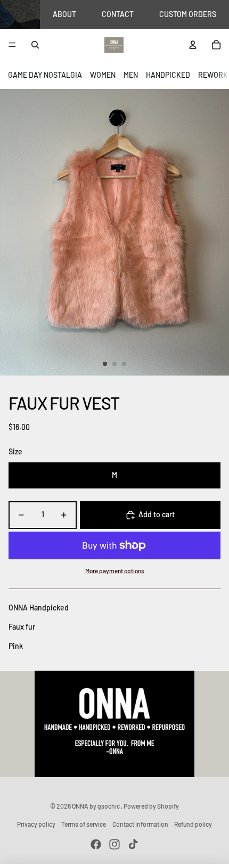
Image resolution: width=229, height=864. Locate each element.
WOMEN (103, 74)
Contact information (140, 824)
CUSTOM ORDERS (187, 14)
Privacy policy (36, 824)
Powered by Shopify (151, 806)
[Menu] (12, 45)
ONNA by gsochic (96, 806)
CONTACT (118, 14)
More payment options (114, 570)
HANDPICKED (168, 74)
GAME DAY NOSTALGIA (45, 74)
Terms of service (83, 824)
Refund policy (193, 824)
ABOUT (64, 14)
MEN (131, 74)
